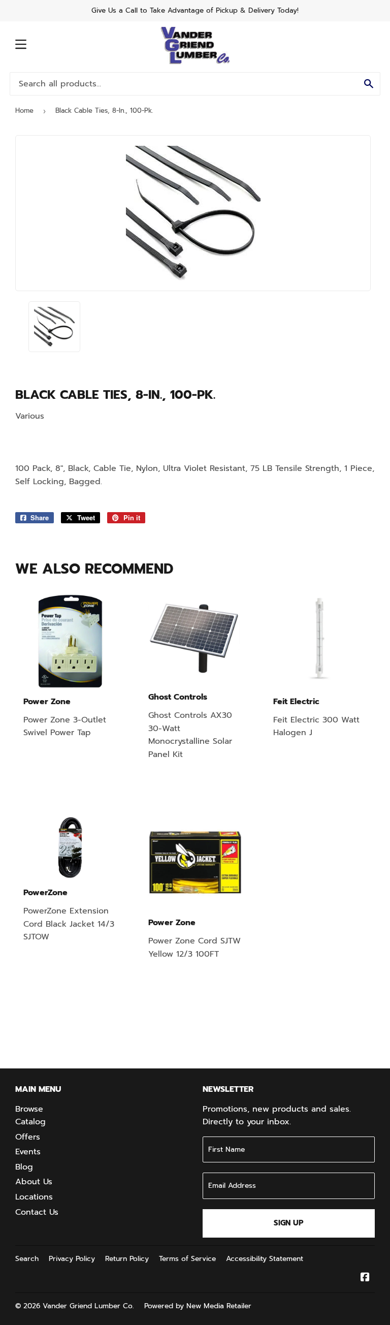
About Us (33, 1182)
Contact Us (36, 1212)
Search (27, 1258)
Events (28, 1152)
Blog (24, 1167)
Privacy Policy (72, 1258)
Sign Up (289, 1222)
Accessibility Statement (264, 1258)
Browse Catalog (30, 1115)
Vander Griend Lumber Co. (88, 1306)
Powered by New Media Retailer (197, 1306)
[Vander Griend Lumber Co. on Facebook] (365, 1278)
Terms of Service (187, 1258)
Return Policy (127, 1258)
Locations (34, 1197)
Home (24, 110)
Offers (27, 1137)
